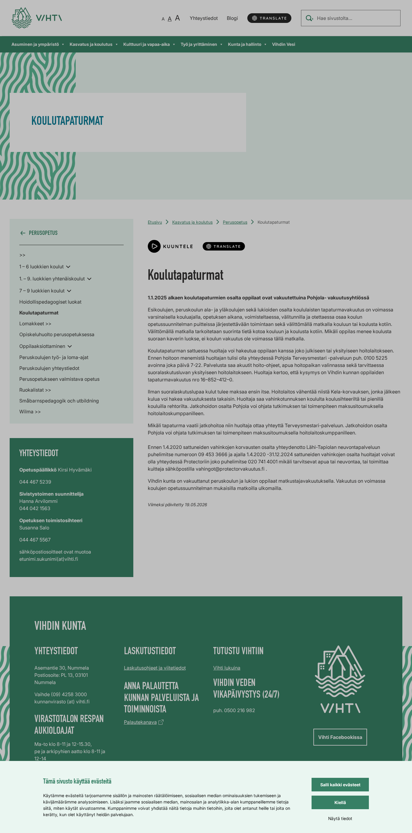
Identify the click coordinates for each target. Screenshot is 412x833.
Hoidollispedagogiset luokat (50, 302)
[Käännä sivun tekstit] (269, 18)
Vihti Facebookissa (340, 737)
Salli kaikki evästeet (340, 784)
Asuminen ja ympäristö (35, 44)
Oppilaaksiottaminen (42, 346)
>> (22, 255)
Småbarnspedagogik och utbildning (59, 401)
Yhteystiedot (204, 18)
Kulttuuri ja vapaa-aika (146, 44)
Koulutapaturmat (39, 313)
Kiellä (340, 802)
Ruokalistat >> (35, 390)
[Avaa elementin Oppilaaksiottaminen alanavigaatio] (70, 345)
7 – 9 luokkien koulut (42, 291)
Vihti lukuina (226, 668)
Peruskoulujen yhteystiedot (49, 368)
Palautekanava (140, 722)
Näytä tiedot (340, 818)
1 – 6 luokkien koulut (41, 266)
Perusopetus (235, 222)
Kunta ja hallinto (244, 44)
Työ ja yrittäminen (199, 44)
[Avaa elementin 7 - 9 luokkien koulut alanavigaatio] (69, 290)
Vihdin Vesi (283, 44)
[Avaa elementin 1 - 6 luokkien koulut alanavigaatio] (68, 266)
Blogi (232, 18)
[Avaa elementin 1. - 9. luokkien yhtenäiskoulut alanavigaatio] (89, 278)
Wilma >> (30, 412)
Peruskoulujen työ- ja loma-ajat (53, 357)
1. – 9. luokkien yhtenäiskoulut (52, 279)
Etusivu (155, 222)
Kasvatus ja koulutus (91, 44)
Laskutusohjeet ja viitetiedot (155, 668)
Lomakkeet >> (35, 323)
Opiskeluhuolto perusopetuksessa (56, 334)
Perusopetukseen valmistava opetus (59, 379)
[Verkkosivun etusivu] (36, 18)
